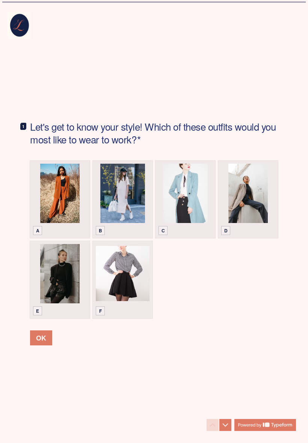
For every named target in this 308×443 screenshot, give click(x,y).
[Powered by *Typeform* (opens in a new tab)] (265, 425)
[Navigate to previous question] (213, 425)
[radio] (60, 199)
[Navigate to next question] (225, 425)
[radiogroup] (154, 239)
